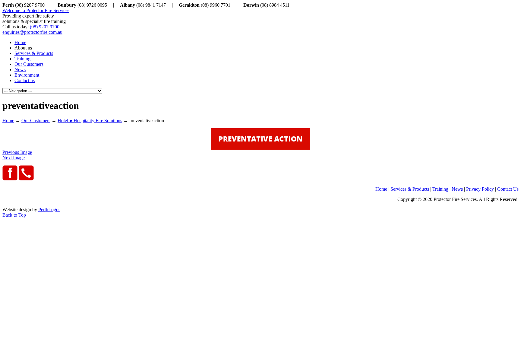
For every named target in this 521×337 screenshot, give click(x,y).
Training (440, 189)
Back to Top (14, 215)
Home (8, 120)
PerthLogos (49, 209)
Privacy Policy (480, 189)
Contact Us (508, 189)
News (457, 189)
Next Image (13, 157)
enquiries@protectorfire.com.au (32, 32)
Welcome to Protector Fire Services (35, 10)
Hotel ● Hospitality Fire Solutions (90, 120)
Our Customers (35, 120)
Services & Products (409, 189)
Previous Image (17, 152)
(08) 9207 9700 (44, 26)
